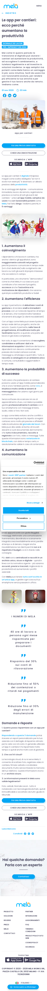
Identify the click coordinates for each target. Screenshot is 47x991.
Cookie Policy (31, 942)
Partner (29, 911)
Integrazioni (31, 916)
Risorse (7, 920)
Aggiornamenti (32, 920)
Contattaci (23, 876)
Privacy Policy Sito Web (34, 937)
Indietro (10, 13)
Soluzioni (8, 916)
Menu (39, 5)
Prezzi (6, 925)
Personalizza (22, 518)
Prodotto (8, 911)
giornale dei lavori (31, 424)
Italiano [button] (25, 982)
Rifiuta (23, 526)
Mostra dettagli (33, 503)
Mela (4, 203)
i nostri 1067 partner (17, 475)
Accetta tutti (23, 510)
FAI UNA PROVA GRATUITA (23, 145)
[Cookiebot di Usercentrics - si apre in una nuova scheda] (33, 463)
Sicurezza (30, 947)
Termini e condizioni (30, 930)
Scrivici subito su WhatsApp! (24, 987)
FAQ (27, 925)
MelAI (6, 929)
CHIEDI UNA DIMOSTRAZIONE (23, 153)
